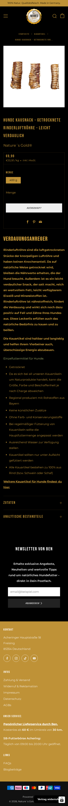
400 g (13, 180)
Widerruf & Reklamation (20, 686)
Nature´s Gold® (17, 145)
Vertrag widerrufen (49, 799)
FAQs (7, 763)
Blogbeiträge (12, 769)
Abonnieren (32, 603)
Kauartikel (40, 34)
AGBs (7, 705)
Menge (11, 192)
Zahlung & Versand (16, 680)
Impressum (11, 692)
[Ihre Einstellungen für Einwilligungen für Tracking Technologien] (62, 800)
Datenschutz (12, 699)
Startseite (24, 34)
